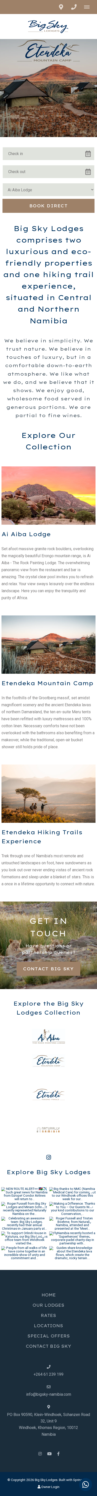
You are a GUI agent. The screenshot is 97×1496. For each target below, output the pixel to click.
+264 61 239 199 (48, 1374)
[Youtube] (49, 1453)
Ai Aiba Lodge (26, 534)
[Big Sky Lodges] (48, 26)
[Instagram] (40, 1453)
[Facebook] (58, 1453)
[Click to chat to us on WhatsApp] (85, 1484)
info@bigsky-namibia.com (48, 1394)
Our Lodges (48, 1305)
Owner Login (50, 1487)
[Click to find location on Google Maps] (60, 7)
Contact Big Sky (48, 968)
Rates (48, 1315)
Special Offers (48, 1335)
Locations (48, 1325)
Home (49, 1294)
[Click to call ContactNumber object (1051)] (73, 7)
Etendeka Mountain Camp (47, 683)
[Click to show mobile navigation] (88, 7)
